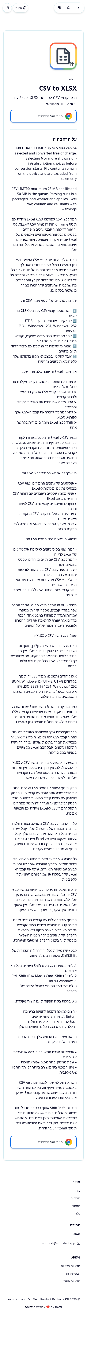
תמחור (76, 1206)
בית (78, 1190)
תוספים (75, 1198)
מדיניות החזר (72, 1281)
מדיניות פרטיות (70, 1266)
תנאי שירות (73, 1273)
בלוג (77, 1213)
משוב (76, 1234)
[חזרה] (79, 7)
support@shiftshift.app (58, 1243)
